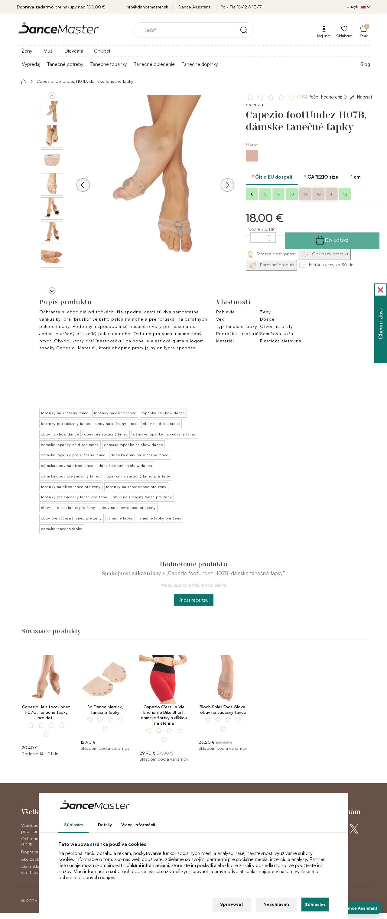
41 (331, 194)
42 (345, 194)
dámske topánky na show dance (133, 444)
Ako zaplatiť (32, 859)
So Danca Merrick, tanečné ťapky (105, 709)
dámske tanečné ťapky (61, 528)
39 (305, 194)
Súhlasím (315, 904)
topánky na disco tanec (115, 413)
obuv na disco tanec (161, 423)
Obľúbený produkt (329, 253)
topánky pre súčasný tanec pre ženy (74, 497)
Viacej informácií (138, 824)
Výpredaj (31, 64)
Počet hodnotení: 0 (322, 97)
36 (265, 194)
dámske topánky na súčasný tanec (164, 434)
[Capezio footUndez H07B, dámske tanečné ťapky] (155, 176)
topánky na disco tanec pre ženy (71, 486)
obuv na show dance (60, 434)
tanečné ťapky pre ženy (159, 518)
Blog (365, 64)
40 (318, 194)
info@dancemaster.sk (147, 6)
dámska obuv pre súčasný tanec (70, 476)
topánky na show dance (163, 413)
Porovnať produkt (276, 264)
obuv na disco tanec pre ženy (68, 507)
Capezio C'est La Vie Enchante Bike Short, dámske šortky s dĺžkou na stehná (164, 715)
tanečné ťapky (120, 518)
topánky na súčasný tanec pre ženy (138, 476)
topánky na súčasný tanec (65, 413)
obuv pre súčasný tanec (106, 434)
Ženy (26, 51)
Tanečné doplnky (199, 64)
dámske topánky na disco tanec (70, 444)
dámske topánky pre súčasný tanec (73, 455)
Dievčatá (73, 51)
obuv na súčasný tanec (117, 423)
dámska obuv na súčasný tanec (139, 455)
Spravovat (231, 904)
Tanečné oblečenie (154, 64)
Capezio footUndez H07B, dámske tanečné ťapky (85, 81)
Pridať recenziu (194, 600)
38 (292, 194)
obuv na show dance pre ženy (128, 507)
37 (278, 194)
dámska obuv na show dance (125, 465)
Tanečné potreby (65, 64)
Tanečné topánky (108, 64)
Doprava (29, 851)
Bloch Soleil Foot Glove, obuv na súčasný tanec (223, 709)
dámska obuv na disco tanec (67, 465)
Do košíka (337, 240)
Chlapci (102, 51)
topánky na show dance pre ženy (136, 486)
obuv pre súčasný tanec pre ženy (71, 518)
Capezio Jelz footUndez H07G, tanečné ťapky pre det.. (46, 712)
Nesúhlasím (276, 904)
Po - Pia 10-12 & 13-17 (241, 6)
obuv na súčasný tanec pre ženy (142, 497)
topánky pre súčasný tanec (65, 423)
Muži (48, 51)
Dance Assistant (194, 6)
